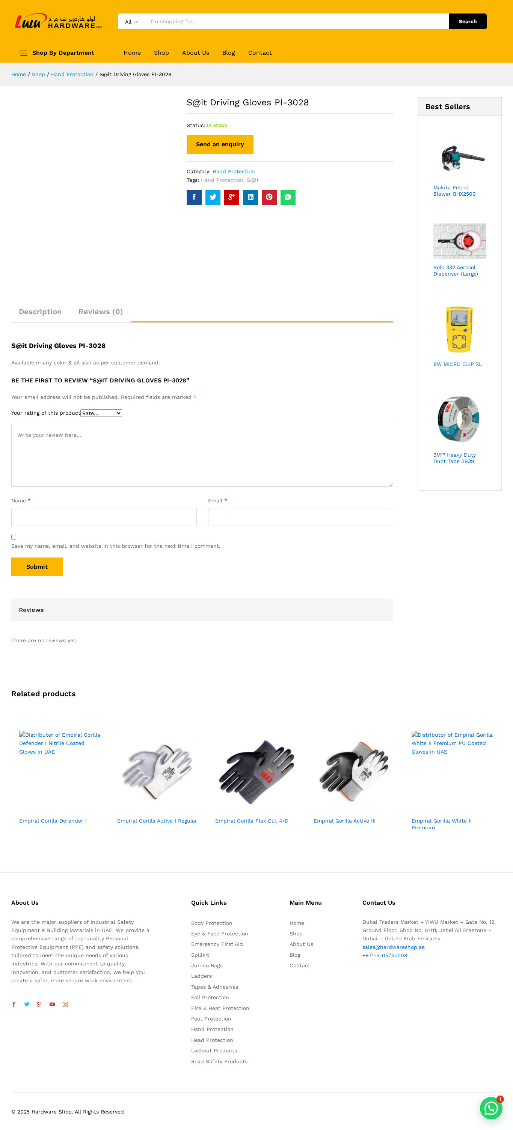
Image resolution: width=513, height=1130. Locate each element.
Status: (196, 125)
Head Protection (212, 1040)
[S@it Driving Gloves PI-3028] (194, 197)
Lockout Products (214, 1051)
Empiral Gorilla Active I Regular (157, 821)
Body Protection (211, 923)
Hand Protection (234, 171)
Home (132, 53)
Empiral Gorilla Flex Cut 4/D (251, 821)
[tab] (40, 315)
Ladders (201, 976)
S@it (253, 180)
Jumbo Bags (206, 965)
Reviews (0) (100, 311)
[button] (491, 1108)
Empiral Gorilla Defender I (53, 821)
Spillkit (200, 955)
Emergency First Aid (217, 944)
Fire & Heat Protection (220, 1008)
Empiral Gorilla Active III (345, 821)
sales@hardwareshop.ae (393, 947)
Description (40, 311)
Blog (228, 53)
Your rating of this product (45, 413)
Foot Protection (211, 1019)
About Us (195, 53)
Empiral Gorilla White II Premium (442, 824)
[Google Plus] (39, 1005)
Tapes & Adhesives (214, 987)
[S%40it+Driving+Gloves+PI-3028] (212, 197)
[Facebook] (14, 1005)
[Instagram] (65, 1005)
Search (468, 21)
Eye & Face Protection (219, 934)
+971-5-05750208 (384, 955)
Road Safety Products (219, 1061)
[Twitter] (26, 1005)
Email (217, 501)
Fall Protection (210, 997)
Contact (260, 53)
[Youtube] (52, 1005)
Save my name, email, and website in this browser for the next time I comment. (115, 546)
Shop (161, 53)
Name (21, 501)
